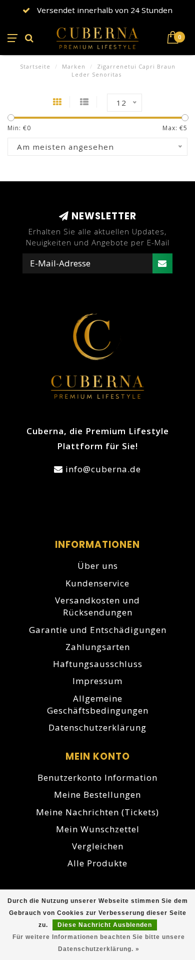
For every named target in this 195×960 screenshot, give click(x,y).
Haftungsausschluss (97, 664)
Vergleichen (98, 846)
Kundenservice (98, 583)
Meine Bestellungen (97, 794)
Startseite (35, 66)
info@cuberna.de (103, 469)
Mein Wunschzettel (98, 829)
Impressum (97, 681)
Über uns (98, 565)
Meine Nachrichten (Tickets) (97, 812)
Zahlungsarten (98, 647)
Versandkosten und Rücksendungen (97, 606)
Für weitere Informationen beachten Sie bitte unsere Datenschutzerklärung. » (98, 942)
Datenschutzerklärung (97, 727)
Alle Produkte (98, 863)
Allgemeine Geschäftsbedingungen (97, 704)
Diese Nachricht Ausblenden (105, 924)
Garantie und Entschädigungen (97, 629)
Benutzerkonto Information (98, 777)
